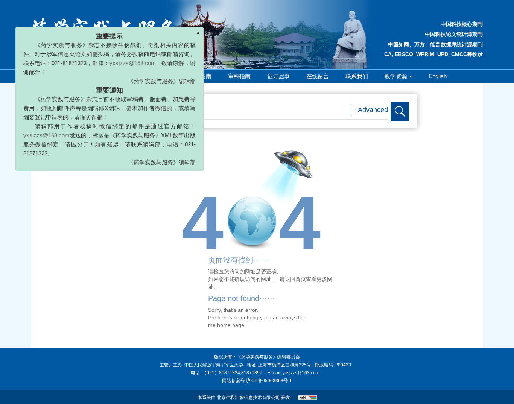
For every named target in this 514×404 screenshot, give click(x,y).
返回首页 (295, 279)
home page (230, 325)
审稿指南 (239, 76)
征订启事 (278, 76)
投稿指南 (200, 76)
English (438, 76)
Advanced (373, 110)
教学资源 (396, 76)
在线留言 (317, 76)
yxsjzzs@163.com (124, 58)
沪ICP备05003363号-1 (269, 380)
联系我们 (356, 76)
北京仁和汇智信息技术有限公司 (248, 397)
